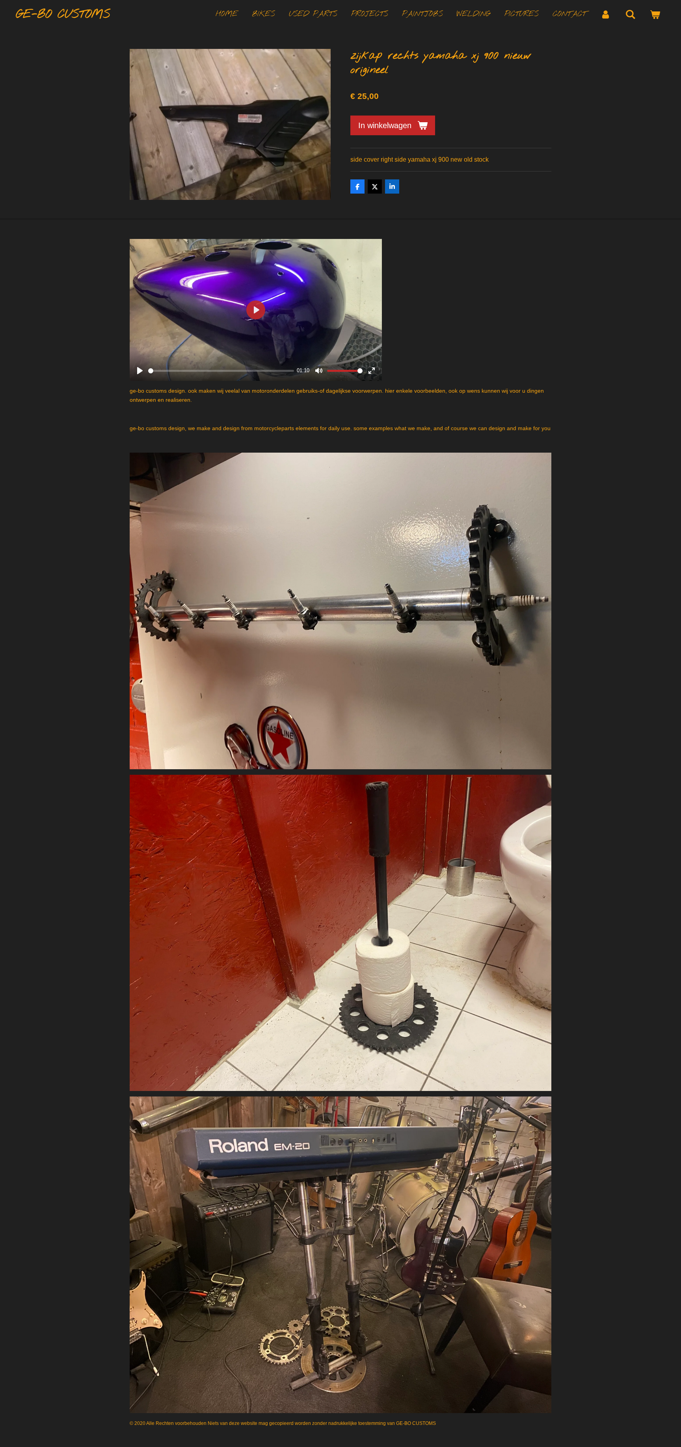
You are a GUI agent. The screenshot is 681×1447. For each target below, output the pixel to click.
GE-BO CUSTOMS (63, 14)
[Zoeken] (630, 15)
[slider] (221, 371)
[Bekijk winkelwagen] (654, 15)
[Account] (605, 15)
